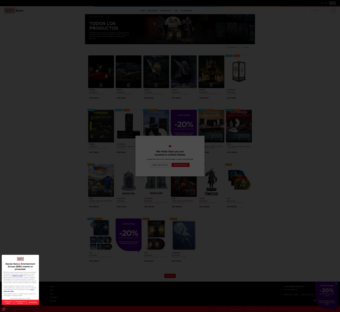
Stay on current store (160, 165)
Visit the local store (180, 165)
